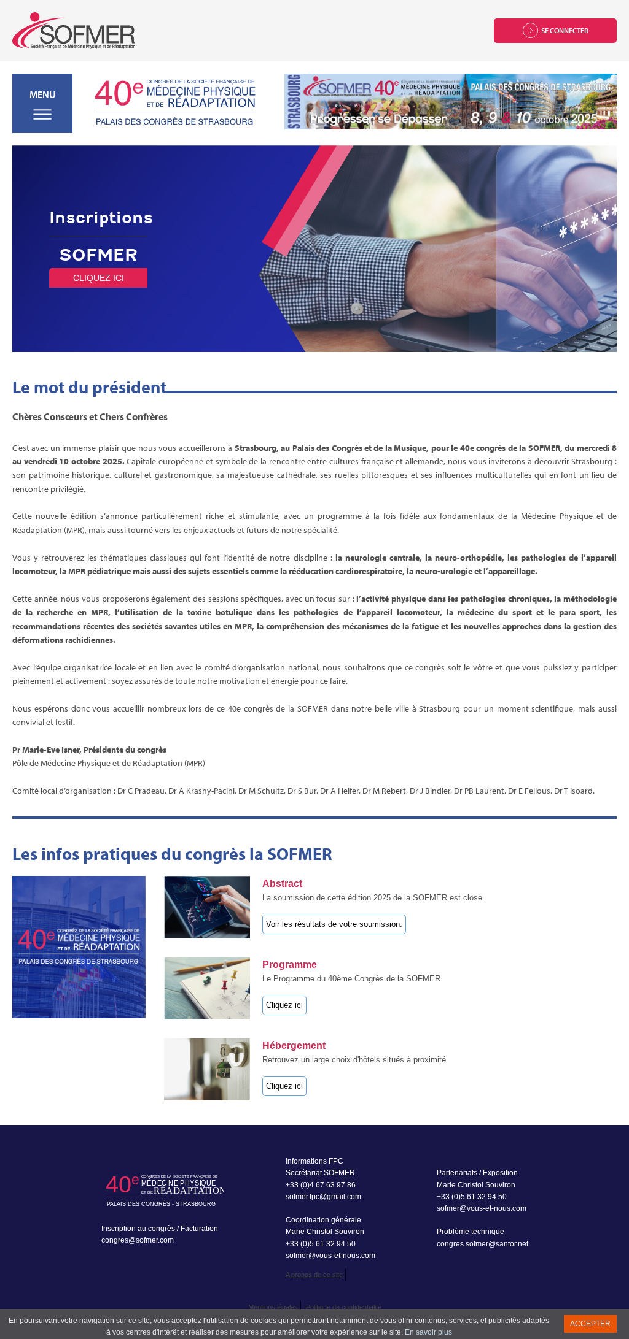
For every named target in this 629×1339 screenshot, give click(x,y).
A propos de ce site (314, 1274)
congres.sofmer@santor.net (482, 1244)
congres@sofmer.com (137, 1240)
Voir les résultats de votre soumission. (334, 924)
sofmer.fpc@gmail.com (323, 1196)
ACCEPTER (590, 1323)
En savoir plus (428, 1332)
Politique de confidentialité (343, 1307)
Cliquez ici (98, 278)
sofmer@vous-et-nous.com (330, 1255)
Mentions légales (273, 1307)
